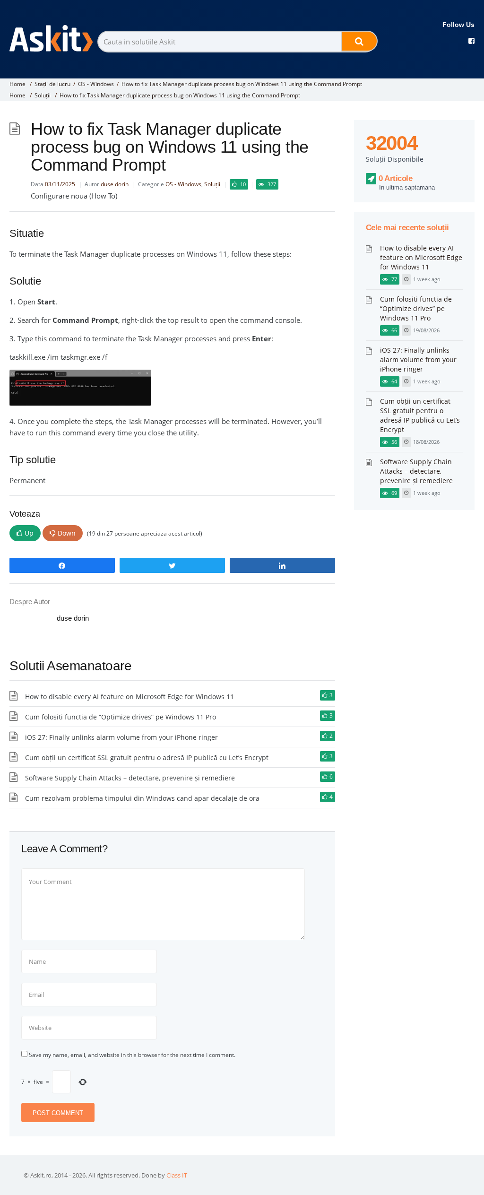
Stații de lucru (52, 84)
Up (29, 532)
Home (17, 84)
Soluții (43, 95)
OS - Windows (96, 84)
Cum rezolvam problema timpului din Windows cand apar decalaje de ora (142, 798)
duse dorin (115, 184)
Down (67, 532)
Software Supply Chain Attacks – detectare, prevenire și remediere (130, 777)
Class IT (176, 1175)
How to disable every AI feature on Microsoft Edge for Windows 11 (129, 696)
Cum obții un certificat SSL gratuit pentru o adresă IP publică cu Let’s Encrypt (146, 757)
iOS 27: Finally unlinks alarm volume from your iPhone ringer (121, 737)
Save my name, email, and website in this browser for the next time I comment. (132, 1055)
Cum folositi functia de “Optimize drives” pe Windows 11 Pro (120, 716)
